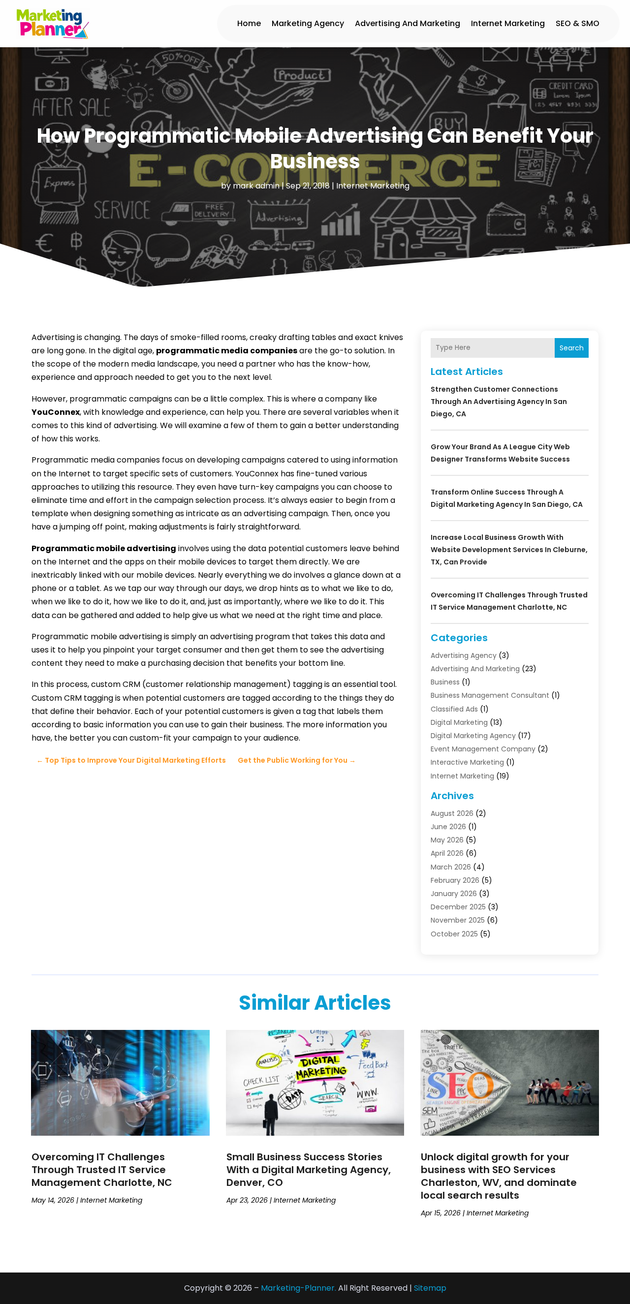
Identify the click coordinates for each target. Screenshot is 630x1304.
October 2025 (454, 934)
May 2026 (447, 840)
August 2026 (452, 813)
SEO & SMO (577, 23)
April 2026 (447, 853)
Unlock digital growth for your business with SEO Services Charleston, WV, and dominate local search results (499, 1176)
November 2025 (458, 920)
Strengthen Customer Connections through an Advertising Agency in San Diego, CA (499, 401)
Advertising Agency (464, 655)
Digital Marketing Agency (473, 736)
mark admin (256, 185)
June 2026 (448, 827)
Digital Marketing (459, 722)
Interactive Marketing (467, 762)
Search (572, 348)
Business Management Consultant (490, 695)
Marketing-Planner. (298, 1288)
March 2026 (451, 867)
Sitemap (430, 1288)
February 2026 (455, 880)
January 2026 (454, 894)
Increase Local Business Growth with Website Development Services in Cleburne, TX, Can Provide (509, 549)
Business (445, 682)
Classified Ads (454, 709)
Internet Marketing (508, 23)
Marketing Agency (308, 23)
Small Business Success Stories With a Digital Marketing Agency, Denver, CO (308, 1169)
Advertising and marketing (407, 23)
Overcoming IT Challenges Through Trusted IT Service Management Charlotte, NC (102, 1169)
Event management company (483, 749)
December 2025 (458, 907)
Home (249, 23)
